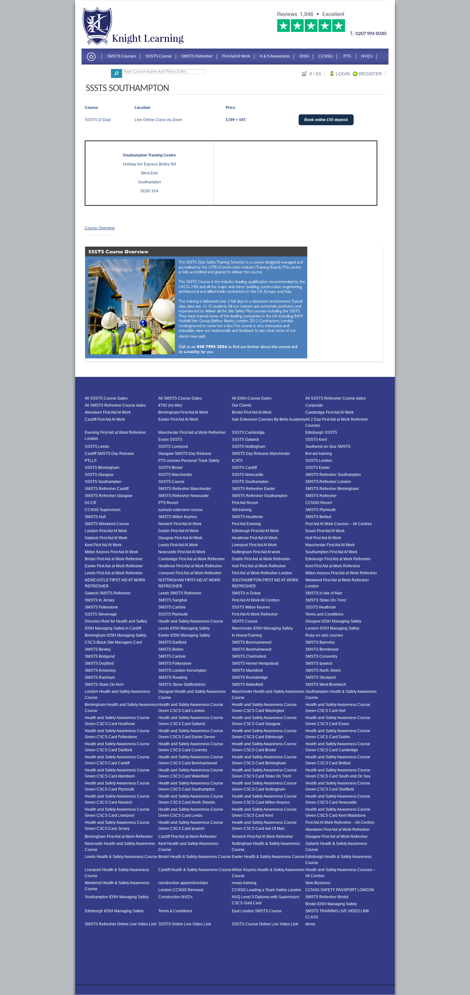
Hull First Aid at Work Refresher (259, 566)
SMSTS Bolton (171, 649)
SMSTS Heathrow (247, 517)
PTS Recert (168, 503)
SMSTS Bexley (98, 649)
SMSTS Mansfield (247, 670)
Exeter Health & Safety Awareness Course (268, 856)
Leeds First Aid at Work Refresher (114, 573)
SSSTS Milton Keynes (251, 607)
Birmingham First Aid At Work (183, 412)
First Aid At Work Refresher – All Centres (339, 822)
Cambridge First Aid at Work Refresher (191, 559)
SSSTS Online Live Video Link (184, 924)
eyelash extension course (180, 510)
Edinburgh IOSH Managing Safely (114, 911)
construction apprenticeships (183, 883)
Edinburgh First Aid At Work (255, 531)
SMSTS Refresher (197, 56)
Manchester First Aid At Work (330, 545)
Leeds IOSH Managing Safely (184, 628)
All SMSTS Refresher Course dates (115, 405)
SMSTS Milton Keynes (177, 517)
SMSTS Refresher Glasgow (108, 496)
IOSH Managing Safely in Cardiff (113, 628)
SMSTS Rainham (100, 677)
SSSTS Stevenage (101, 614)
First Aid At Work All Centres (255, 600)
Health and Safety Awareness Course (190, 621)
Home (91, 57)
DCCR (90, 503)
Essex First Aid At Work (325, 531)
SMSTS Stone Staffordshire (182, 684)
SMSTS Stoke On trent (104, 684)
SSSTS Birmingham (102, 467)
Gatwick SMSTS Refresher (108, 593)
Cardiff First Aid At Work (105, 419)
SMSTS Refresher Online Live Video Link (120, 924)
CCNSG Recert (318, 503)
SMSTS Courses (121, 56)
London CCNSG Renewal (180, 890)
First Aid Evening (246, 524)
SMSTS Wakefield (247, 684)
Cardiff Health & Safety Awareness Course (194, 870)
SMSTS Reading (172, 677)
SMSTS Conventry (321, 656)
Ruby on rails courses (324, 635)
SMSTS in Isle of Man (323, 593)
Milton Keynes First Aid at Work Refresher (341, 573)
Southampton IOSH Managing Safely (117, 897)
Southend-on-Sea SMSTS (327, 446)
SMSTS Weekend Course (107, 524)
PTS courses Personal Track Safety (188, 460)
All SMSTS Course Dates (180, 398)
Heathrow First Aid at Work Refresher (190, 566)
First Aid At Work (236, 56)
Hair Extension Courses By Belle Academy (268, 419)
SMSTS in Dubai (246, 593)
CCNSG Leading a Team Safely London (266, 890)
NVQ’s (366, 56)
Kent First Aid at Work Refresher (332, 566)
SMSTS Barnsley (320, 642)
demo (310, 924)
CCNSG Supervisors (103, 510)
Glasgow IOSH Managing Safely (333, 621)
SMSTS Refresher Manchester (184, 488)
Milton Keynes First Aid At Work (111, 552)
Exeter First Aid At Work (178, 419)
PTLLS (91, 460)
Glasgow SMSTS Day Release (184, 453)
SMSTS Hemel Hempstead (255, 663)
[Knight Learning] (137, 44)
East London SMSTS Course (257, 911)
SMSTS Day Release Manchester (261, 453)
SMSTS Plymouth (320, 510)
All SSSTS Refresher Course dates (335, 398)
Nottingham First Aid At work (256, 552)
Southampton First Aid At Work (331, 552)
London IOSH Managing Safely (332, 628)
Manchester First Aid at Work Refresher (192, 432)
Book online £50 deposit (326, 120)
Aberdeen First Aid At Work (108, 412)
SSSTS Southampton (103, 481)
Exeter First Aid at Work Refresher (114, 566)
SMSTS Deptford (99, 663)
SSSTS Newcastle (247, 474)
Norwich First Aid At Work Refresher (262, 836)
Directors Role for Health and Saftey (116, 621)
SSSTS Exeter (317, 467)
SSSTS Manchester (175, 474)
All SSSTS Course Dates (106, 398)
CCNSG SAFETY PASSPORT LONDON (339, 890)
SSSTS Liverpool (173, 446)
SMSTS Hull (95, 517)
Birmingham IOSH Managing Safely (115, 635)
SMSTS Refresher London (328, 481)
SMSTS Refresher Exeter (253, 488)
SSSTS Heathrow (320, 607)
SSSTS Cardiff (244, 467)
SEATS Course (245, 621)
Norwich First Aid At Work (179, 524)
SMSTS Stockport (320, 677)
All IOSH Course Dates (251, 398)
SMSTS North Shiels (323, 670)
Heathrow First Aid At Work (255, 538)
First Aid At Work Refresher (255, 614)
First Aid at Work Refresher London (262, 573)
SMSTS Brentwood (321, 649)
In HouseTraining (247, 635)
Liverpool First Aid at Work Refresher (190, 573)
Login (343, 73)
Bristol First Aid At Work (251, 412)
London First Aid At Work (106, 531)
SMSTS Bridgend (100, 656)
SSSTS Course (158, 56)
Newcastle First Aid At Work (181, 552)
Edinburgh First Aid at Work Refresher (338, 559)
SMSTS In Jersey (99, 600)
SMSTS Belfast (318, 517)
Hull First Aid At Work (323, 538)
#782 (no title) (170, 405)
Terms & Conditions (175, 911)
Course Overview (100, 228)
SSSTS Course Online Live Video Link (265, 924)
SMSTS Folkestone (101, 607)
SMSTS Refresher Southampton (333, 474)
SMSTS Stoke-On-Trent (325, 600)
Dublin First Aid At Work (178, 531)
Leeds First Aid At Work (178, 545)
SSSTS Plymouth (173, 614)
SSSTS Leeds (97, 446)
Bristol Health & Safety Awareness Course (194, 856)
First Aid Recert (245, 503)
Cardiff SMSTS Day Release (109, 453)
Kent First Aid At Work (103, 545)
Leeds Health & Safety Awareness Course (121, 856)
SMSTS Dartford (172, 642)
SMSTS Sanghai (172, 600)
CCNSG (325, 56)
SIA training (242, 510)
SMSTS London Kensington (182, 670)
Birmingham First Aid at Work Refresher (119, 836)
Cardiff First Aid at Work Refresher (187, 836)
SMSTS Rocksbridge (250, 677)
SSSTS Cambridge (248, 432)
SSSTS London (318, 460)
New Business (317, 883)
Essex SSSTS (170, 439)
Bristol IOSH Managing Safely (331, 904)
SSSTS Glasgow (99, 474)
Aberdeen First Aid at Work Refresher (337, 829)
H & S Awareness (275, 56)
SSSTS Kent (316, 439)
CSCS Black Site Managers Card (113, 642)
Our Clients (241, 405)
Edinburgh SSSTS (321, 432)
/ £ (315, 73)
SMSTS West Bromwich (325, 684)
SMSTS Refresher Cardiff (107, 488)
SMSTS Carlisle (172, 607)
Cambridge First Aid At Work (329, 412)
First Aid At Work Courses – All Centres (338, 524)
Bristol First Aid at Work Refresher (114, 559)
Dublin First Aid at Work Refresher (261, 559)
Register (370, 73)
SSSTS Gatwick (245, 439)
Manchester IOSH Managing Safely (262, 628)
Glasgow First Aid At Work (180, 538)
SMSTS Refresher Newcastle (183, 496)
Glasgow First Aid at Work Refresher (336, 836)
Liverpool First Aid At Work (254, 545)
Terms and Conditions (324, 614)
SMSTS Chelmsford (249, 656)
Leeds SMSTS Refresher (179, 593)
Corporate (314, 405)
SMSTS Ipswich (319, 663)
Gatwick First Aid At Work (106, 538)
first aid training (318, 453)
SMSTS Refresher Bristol (327, 897)
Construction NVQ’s (175, 897)
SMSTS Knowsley (100, 670)
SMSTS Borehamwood (251, 642)
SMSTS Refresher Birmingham (332, 488)
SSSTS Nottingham (248, 446)
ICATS (237, 460)
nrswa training (244, 883)
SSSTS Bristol (170, 467)
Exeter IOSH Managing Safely (184, 635)
